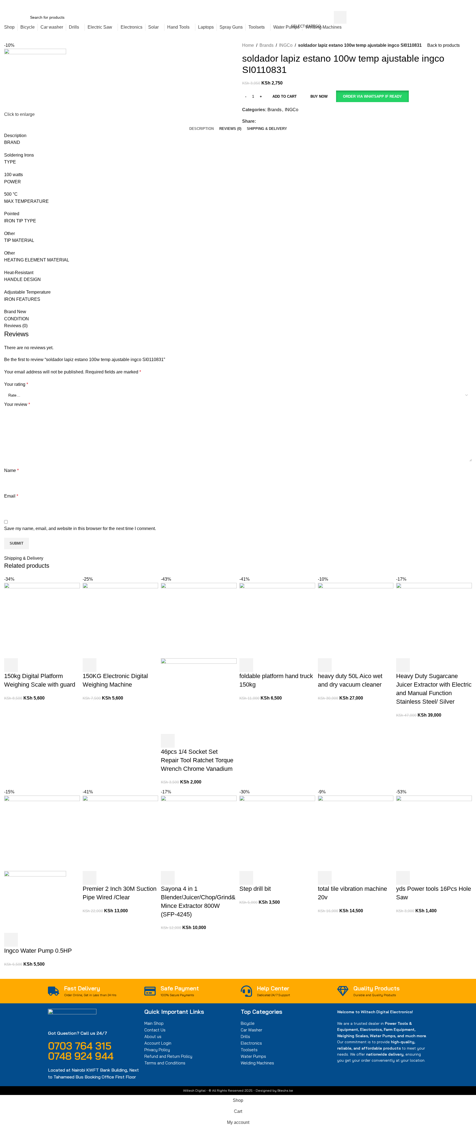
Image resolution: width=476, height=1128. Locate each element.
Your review (17, 404)
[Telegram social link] (401, 5)
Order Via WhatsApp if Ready (372, 96)
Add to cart (284, 96)
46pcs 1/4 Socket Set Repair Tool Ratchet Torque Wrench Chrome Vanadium (197, 760)
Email (11, 496)
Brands (266, 45)
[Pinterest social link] (388, 5)
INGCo (286, 45)
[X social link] (382, 5)
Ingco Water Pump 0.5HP (38, 950)
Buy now (319, 96)
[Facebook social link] (375, 5)
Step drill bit (255, 888)
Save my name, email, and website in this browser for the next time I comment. (80, 528)
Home (248, 45)
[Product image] (199, 695)
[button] (372, 96)
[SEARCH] (340, 17)
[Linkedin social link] (394, 5)
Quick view (26, 665)
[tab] (201, 128)
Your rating (16, 384)
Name (11, 470)
